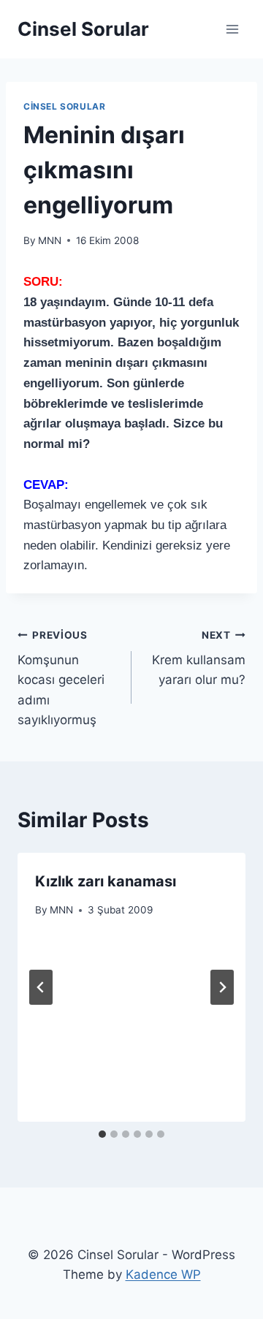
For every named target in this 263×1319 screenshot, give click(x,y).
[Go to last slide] (41, 987)
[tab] (102, 1134)
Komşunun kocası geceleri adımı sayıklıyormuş (61, 678)
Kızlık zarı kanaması (105, 881)
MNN (49, 240)
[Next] (222, 987)
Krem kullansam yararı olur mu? (198, 658)
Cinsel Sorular (64, 106)
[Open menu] (231, 29)
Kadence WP (163, 1274)
